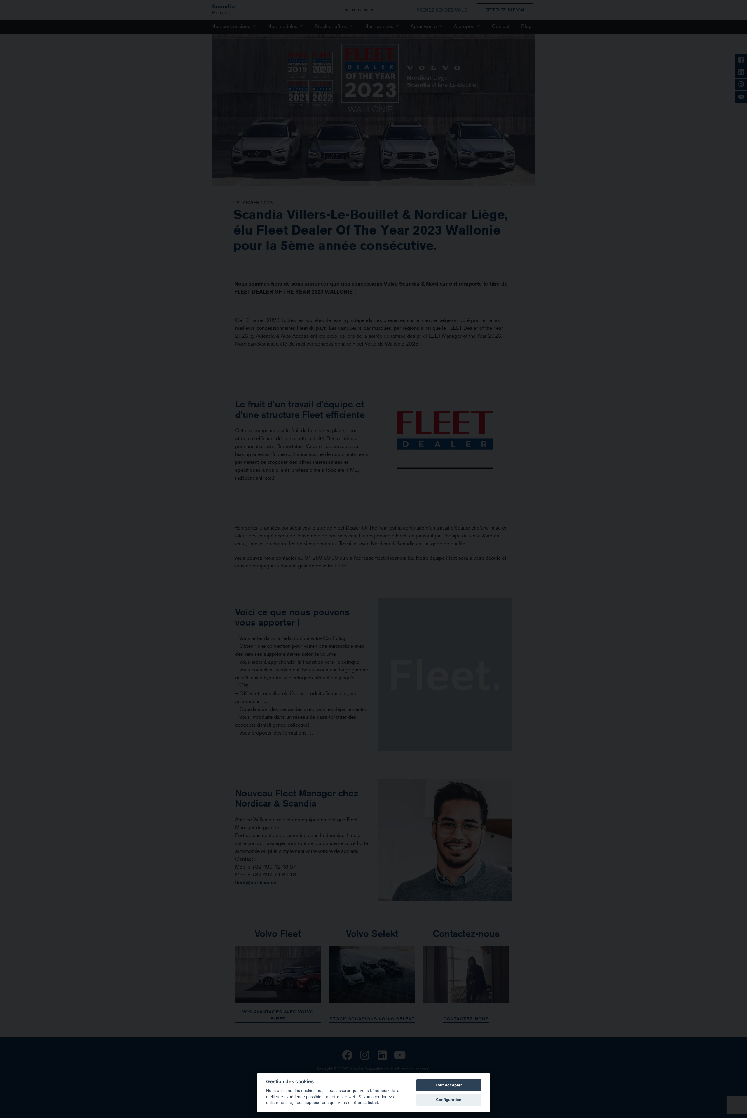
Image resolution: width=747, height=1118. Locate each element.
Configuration (448, 1099)
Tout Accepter (448, 1085)
